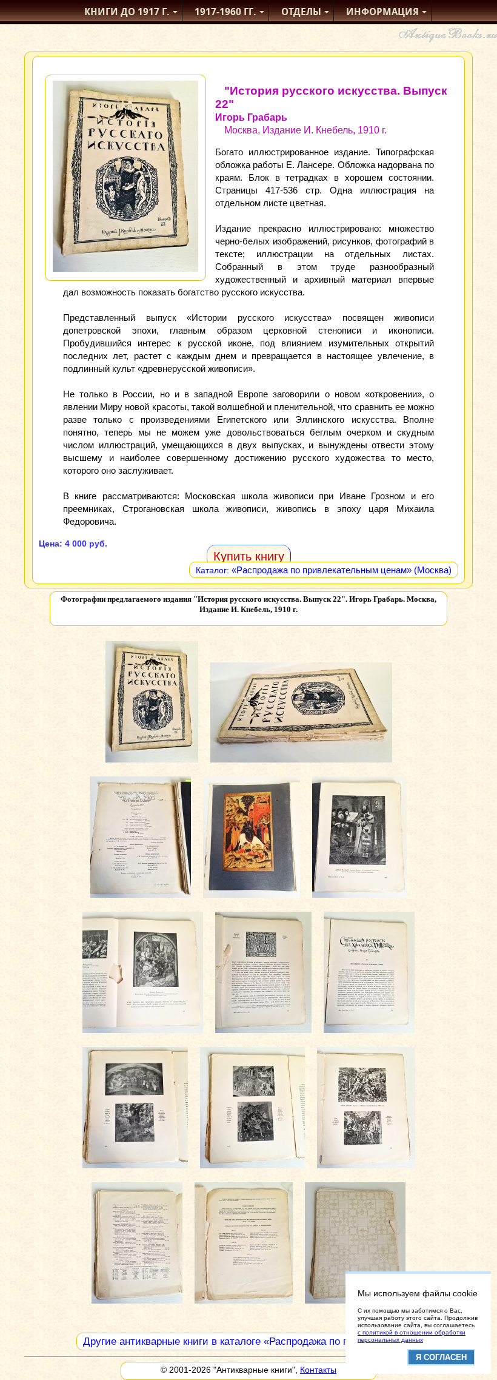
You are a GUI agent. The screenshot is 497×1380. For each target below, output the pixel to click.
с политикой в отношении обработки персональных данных (411, 1336)
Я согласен (441, 1357)
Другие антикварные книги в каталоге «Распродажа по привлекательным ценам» (274, 1341)
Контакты (318, 1370)
